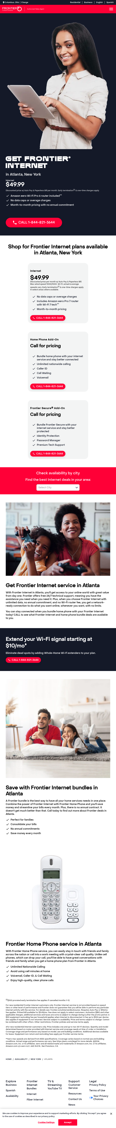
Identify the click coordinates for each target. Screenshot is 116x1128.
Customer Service (74, 1086)
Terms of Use (97, 1090)
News (71, 1104)
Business (88, 2)
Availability (12, 1096)
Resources (75, 1093)
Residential (75, 2)
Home (9, 1059)
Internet (31, 1094)
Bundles (32, 1088)
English (99, 2)
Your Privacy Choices (100, 1097)
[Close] (111, 1113)
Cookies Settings (46, 1122)
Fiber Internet (35, 1099)
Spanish (110, 2)
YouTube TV (55, 1088)
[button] (76, 487)
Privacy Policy (97, 1084)
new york (36, 1059)
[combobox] (55, 487)
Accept (67, 1122)
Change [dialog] (24, 2)
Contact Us (75, 1099)
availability (21, 1059)
